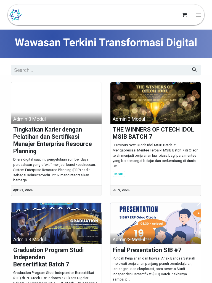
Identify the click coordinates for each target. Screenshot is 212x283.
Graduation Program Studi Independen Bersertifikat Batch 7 (48, 257)
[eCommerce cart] (184, 15)
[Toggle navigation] (198, 15)
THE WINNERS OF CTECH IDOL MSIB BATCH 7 (153, 133)
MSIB (118, 174)
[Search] (194, 70)
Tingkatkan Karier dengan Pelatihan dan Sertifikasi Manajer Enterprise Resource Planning (52, 140)
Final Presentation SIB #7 (147, 250)
